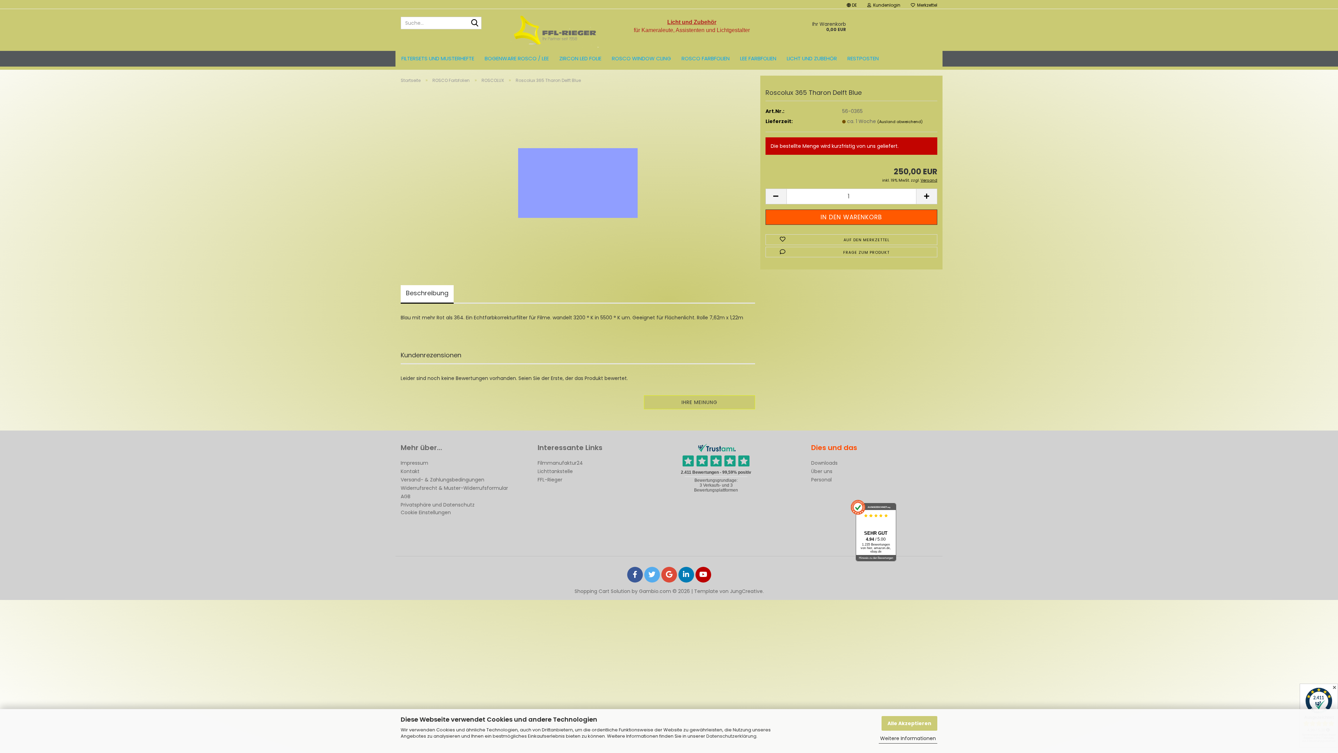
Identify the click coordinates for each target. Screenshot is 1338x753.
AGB (405, 496)
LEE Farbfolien (758, 58)
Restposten (863, 58)
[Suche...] (475, 23)
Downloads (824, 462)
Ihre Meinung (699, 402)
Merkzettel (926, 5)
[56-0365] (578, 175)
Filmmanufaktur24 (560, 462)
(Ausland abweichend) (900, 121)
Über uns (821, 471)
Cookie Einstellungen (426, 512)
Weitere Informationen (908, 738)
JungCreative (746, 591)
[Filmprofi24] (555, 30)
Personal (821, 479)
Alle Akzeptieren (909, 723)
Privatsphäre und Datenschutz (438, 504)
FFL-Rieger (550, 479)
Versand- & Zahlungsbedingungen (442, 479)
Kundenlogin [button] (885, 5)
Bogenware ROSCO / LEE (517, 58)
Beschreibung (427, 293)
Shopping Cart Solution (602, 591)
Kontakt (410, 471)
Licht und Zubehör (812, 58)
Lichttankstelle (555, 471)
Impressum (414, 462)
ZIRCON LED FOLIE (580, 58)
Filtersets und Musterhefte (437, 58)
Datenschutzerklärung (731, 736)
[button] (851, 4)
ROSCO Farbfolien (706, 58)
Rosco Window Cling (641, 58)
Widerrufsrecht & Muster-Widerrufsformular (454, 488)
